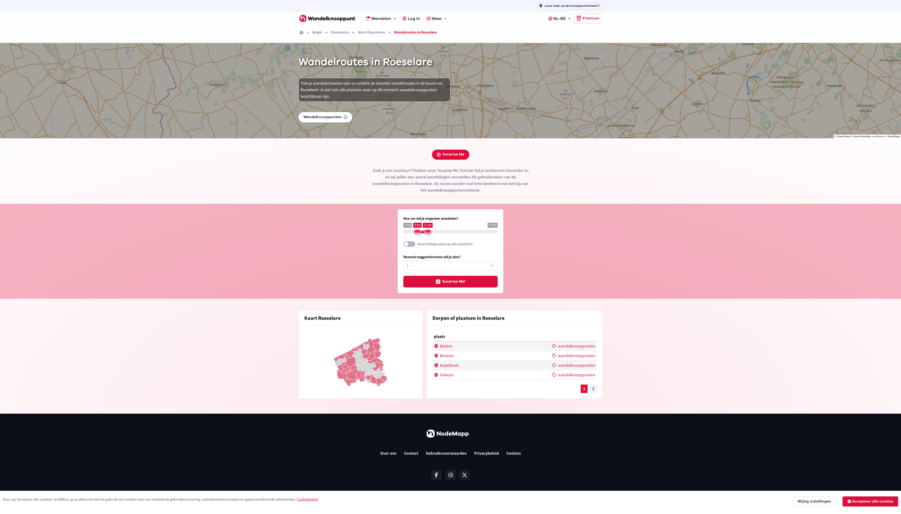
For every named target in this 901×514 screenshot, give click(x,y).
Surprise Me (453, 154)
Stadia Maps (844, 136)
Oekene (446, 375)
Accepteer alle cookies (872, 501)
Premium (591, 18)
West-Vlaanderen (371, 32)
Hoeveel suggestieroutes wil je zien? (432, 257)
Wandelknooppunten (322, 117)
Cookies (513, 453)
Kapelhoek (449, 365)
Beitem (445, 346)
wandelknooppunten (576, 346)
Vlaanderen (340, 32)
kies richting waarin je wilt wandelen (445, 244)
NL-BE (559, 18)
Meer (437, 18)
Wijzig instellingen (814, 501)
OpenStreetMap (862, 136)
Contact (411, 453)
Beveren (446, 355)
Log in (414, 18)
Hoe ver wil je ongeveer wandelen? (430, 218)
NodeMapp (894, 136)
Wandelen (381, 18)
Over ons (388, 453)
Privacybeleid (486, 453)
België (317, 32)
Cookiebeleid (307, 499)
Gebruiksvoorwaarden (446, 453)
